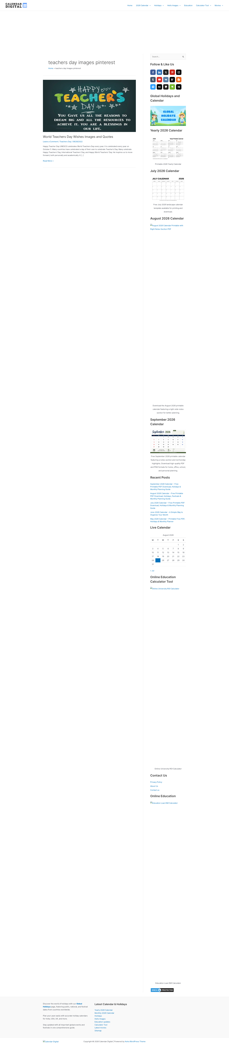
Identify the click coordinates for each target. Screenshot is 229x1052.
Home (129, 5)
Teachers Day (65, 141)
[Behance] (159, 87)
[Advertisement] (114, 28)
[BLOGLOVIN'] (172, 79)
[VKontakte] (166, 79)
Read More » (48, 161)
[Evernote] (172, 87)
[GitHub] (166, 87)
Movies (218, 5)
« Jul (152, 571)
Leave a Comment (50, 141)
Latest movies (100, 1028)
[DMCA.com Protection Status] (162, 990)
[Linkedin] (159, 72)
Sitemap (98, 1030)
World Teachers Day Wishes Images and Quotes (78, 137)
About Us (154, 786)
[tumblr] (153, 79)
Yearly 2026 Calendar (104, 1010)
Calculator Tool (202, 5)
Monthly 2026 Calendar (104, 1013)
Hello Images (172, 5)
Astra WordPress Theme (135, 1041)
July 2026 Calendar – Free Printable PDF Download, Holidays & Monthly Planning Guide (167, 505)
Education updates (102, 1022)
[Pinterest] (172, 72)
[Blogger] (178, 79)
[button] (149, 5)
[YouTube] (159, 79)
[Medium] (178, 87)
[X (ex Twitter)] (166, 72)
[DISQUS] (153, 87)
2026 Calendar (142, 5)
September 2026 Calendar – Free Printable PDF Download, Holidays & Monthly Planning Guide (165, 486)
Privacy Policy (156, 782)
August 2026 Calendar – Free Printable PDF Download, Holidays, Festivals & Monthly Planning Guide (166, 496)
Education (188, 5)
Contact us (154, 790)
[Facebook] (153, 72)
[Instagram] (178, 72)
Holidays (157, 5)
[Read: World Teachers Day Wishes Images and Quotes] (89, 106)
